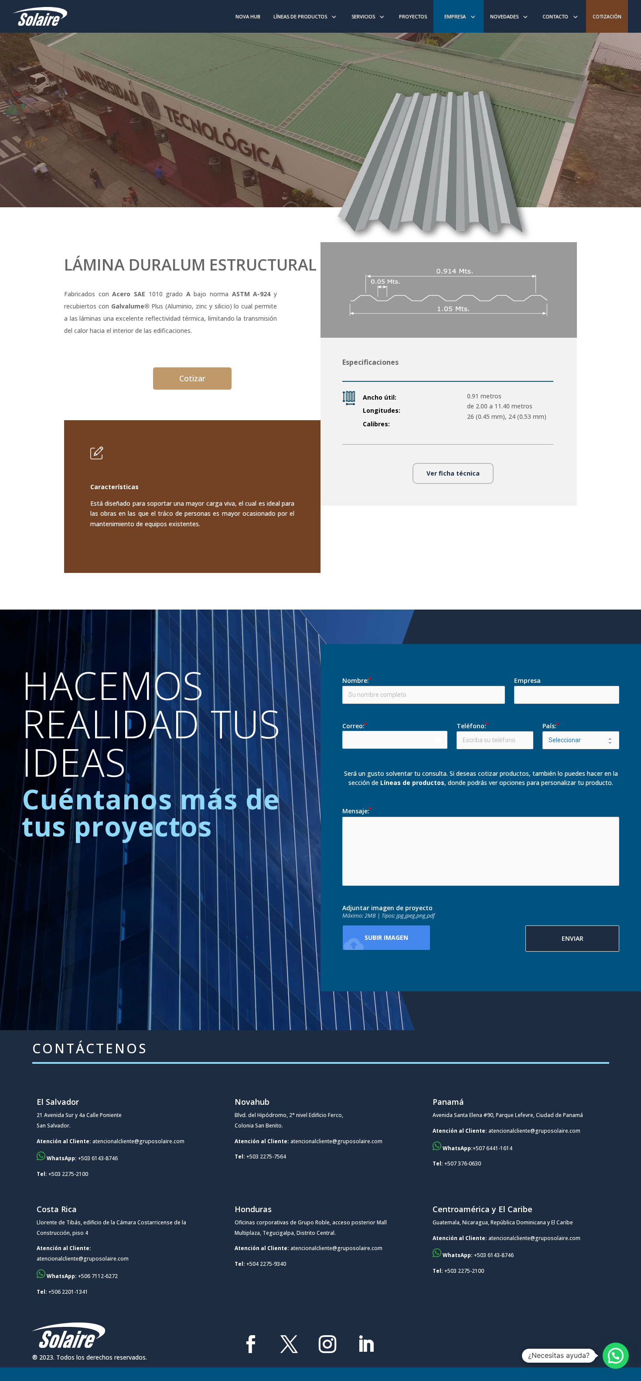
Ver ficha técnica (453, 473)
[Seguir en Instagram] (327, 1344)
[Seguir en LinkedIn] (365, 1344)
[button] (616, 1356)
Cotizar (192, 378)
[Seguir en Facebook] (250, 1344)
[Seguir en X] (289, 1344)
